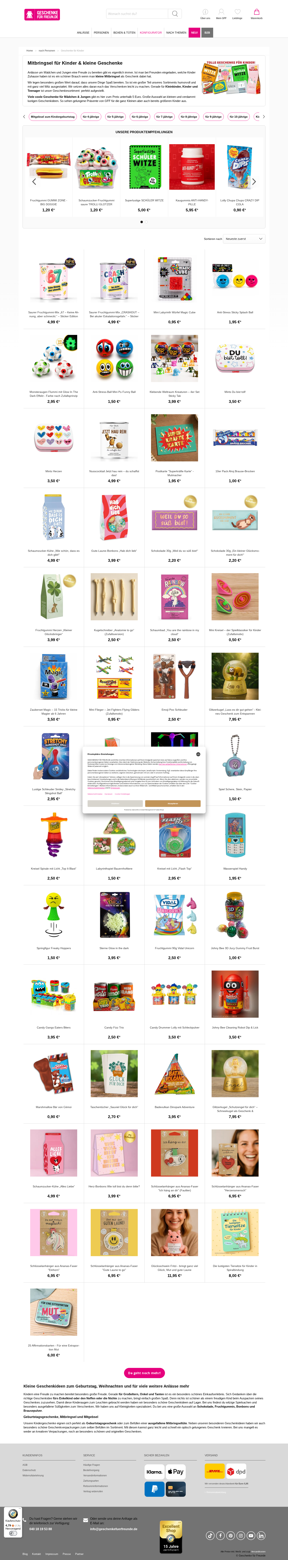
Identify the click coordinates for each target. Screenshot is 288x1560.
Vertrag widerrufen (93, 1491)
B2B (207, 32)
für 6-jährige (140, 116)
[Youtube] (251, 1537)
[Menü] (19, 1509)
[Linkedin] (261, 1537)
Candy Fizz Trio (114, 1027)
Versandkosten (258, 1551)
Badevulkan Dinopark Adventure (175, 1107)
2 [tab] (146, 222)
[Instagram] (240, 1537)
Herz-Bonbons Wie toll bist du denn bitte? (114, 1186)
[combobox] (144, 14)
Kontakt (36, 1554)
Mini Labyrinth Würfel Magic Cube (175, 312)
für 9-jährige (213, 116)
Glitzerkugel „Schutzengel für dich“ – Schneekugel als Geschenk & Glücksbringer (235, 1110)
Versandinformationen (95, 1475)
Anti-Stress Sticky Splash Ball (235, 312)
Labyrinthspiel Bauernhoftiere (114, 868)
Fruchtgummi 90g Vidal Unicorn (174, 948)
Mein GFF (221, 18)
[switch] (13, 1533)
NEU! (194, 32)
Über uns (205, 18)
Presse (67, 1554)
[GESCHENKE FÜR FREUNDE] (42, 15)
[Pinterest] (230, 1537)
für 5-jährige (115, 116)
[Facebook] (220, 1537)
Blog (25, 1554)
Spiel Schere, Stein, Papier (235, 789)
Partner (79, 1554)
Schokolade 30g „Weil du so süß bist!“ (174, 550)
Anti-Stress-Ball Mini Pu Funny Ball (114, 391)
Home (29, 50)
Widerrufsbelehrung (33, 1475)
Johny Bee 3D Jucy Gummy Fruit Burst (235, 948)
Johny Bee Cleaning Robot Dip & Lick (235, 1027)
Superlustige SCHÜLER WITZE (144, 200)
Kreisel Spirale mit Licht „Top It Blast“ (53, 868)
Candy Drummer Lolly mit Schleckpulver (174, 1027)
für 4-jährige (91, 116)
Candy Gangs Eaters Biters (54, 1027)
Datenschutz (29, 1470)
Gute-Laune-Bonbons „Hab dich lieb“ (114, 550)
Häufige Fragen (91, 1465)
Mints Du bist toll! (235, 391)
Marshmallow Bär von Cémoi (54, 1107)
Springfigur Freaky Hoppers (54, 948)
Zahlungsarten (91, 1480)
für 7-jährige (164, 116)
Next (253, 182)
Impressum (51, 1554)
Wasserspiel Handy (235, 868)
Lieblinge (237, 18)
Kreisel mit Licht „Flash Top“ (174, 868)
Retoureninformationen (95, 1486)
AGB (25, 1465)
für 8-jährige (189, 116)
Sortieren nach (213, 238)
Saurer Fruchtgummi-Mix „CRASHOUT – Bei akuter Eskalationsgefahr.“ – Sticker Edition (114, 316)
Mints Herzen (53, 471)
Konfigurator (151, 32)
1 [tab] (141, 222)
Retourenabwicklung (216, 1492)
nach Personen (47, 50)
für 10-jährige (239, 116)
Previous (34, 182)
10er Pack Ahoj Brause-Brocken (235, 471)
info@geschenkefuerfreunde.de (113, 1529)
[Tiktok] (210, 1537)
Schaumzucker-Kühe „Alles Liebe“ (54, 1186)
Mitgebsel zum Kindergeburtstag (53, 116)
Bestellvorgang (91, 1470)
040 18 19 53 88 (40, 1529)
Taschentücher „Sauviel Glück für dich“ (114, 1107)
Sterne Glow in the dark (114, 948)
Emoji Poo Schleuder (174, 709)
